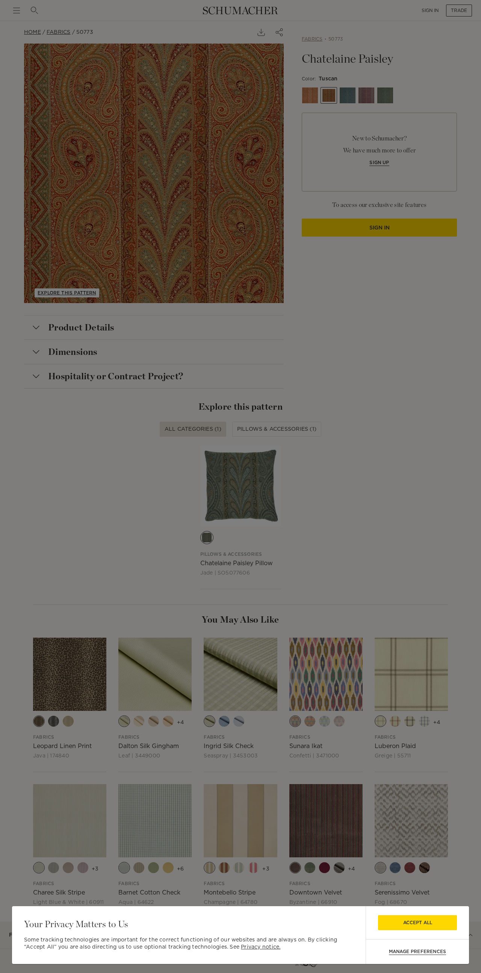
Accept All (417, 922)
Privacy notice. (260, 947)
